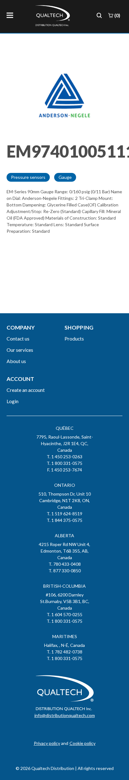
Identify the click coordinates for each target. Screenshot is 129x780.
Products (74, 338)
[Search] (99, 15)
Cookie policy (82, 743)
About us (16, 361)
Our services (20, 350)
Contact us (18, 338)
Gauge (65, 177)
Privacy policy (47, 743)
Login (12, 401)
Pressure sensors (28, 177)
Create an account (26, 390)
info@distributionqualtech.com (64, 715)
